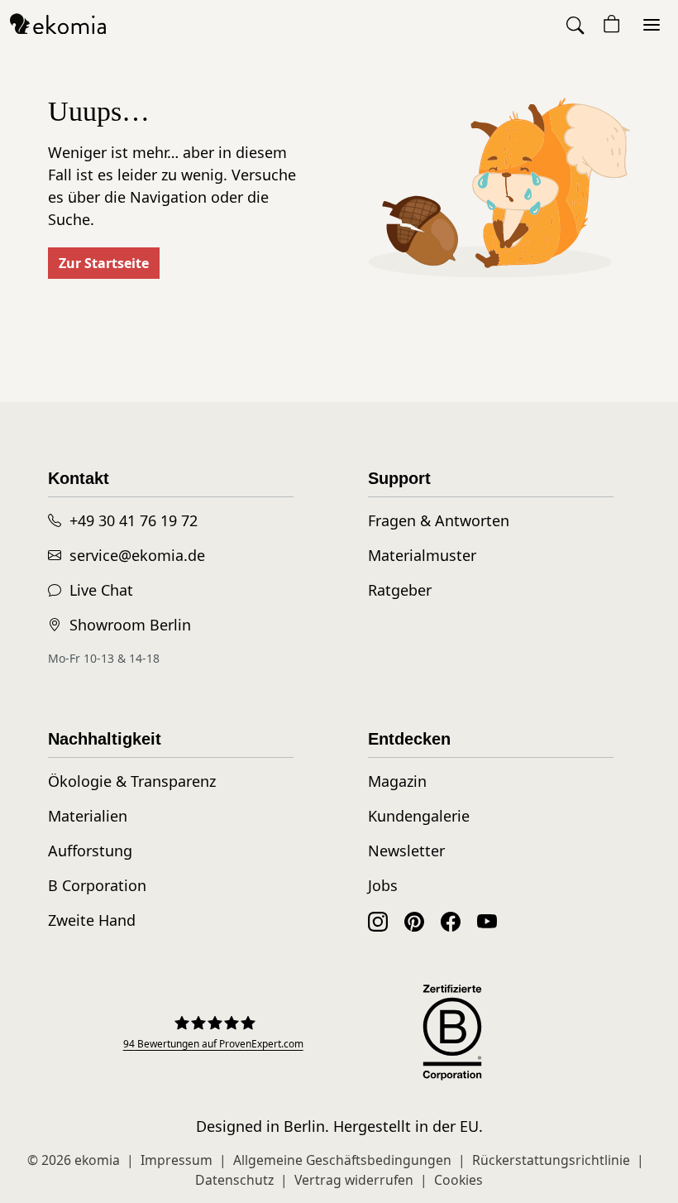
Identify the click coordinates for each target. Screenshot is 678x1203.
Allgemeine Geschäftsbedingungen (342, 1160)
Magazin (397, 781)
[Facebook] (451, 920)
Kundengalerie (419, 816)
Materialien (87, 816)
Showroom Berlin (130, 625)
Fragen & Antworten (438, 520)
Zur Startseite (104, 263)
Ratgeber (400, 590)
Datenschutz (234, 1180)
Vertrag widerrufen (353, 1180)
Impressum (176, 1160)
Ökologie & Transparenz (132, 781)
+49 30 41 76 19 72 (133, 520)
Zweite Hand (92, 920)
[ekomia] (58, 23)
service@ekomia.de (137, 555)
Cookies (458, 1180)
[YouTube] (487, 920)
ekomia (97, 1160)
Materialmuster (422, 555)
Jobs (383, 885)
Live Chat (101, 590)
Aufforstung (90, 850)
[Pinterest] (414, 920)
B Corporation (97, 885)
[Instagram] (378, 920)
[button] (576, 24)
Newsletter (406, 850)
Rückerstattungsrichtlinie (551, 1160)
